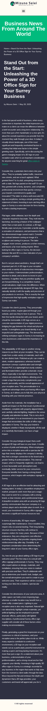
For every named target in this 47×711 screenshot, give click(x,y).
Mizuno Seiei (11, 104)
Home (6, 48)
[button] (23, 11)
